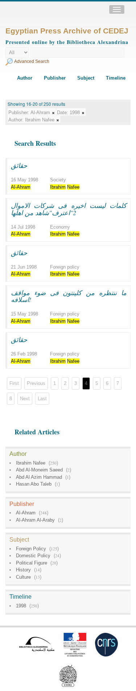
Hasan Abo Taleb (33, 484)
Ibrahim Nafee (30, 463)
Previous (36, 383)
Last (42, 398)
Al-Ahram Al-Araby (35, 520)
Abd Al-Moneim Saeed (39, 470)
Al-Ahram (26, 512)
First (14, 383)
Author (24, 78)
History (23, 570)
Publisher (55, 78)
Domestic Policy (33, 555)
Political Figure (31, 563)
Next (25, 398)
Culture (23, 577)
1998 (21, 605)
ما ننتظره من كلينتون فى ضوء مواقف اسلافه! (69, 296)
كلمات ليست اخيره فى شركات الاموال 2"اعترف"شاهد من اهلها (69, 209)
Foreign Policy (31, 548)
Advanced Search (31, 61)
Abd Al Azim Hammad (39, 477)
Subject (85, 78)
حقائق (19, 165)
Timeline (115, 78)
